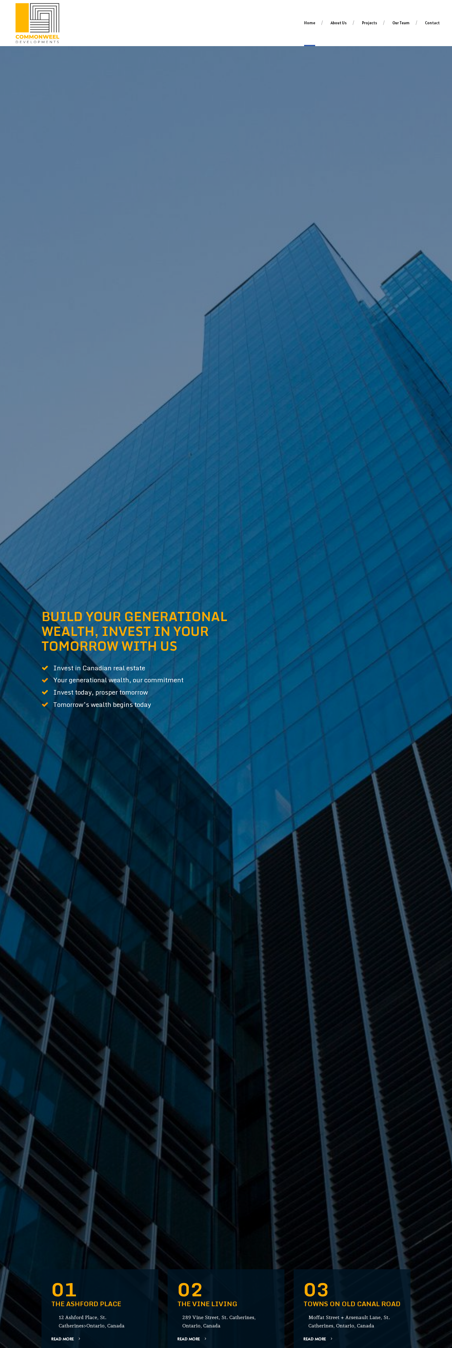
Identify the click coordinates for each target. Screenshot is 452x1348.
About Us (339, 23)
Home (309, 23)
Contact (432, 23)
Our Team (401, 23)
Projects (369, 23)
